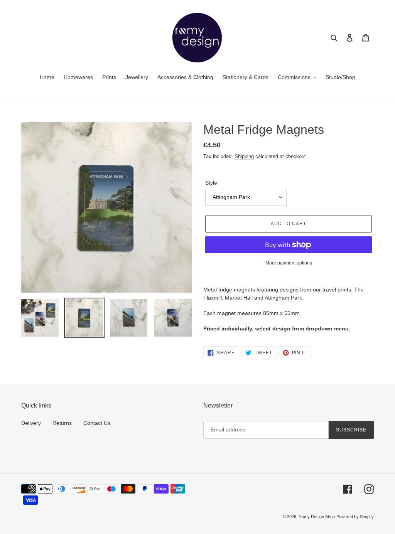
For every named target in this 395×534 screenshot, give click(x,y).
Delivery (31, 423)
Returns (62, 423)
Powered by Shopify (355, 516)
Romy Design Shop (317, 516)
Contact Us (96, 423)
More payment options (288, 263)
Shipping (244, 156)
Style (211, 183)
